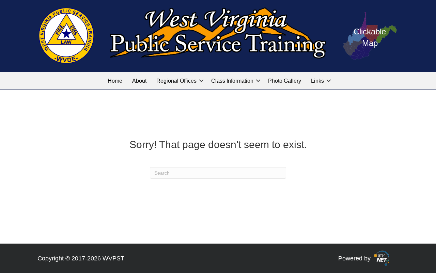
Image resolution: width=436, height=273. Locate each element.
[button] (201, 81)
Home (115, 81)
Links (317, 81)
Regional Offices (176, 81)
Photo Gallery (284, 81)
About (139, 81)
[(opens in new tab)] (381, 257)
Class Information (232, 81)
